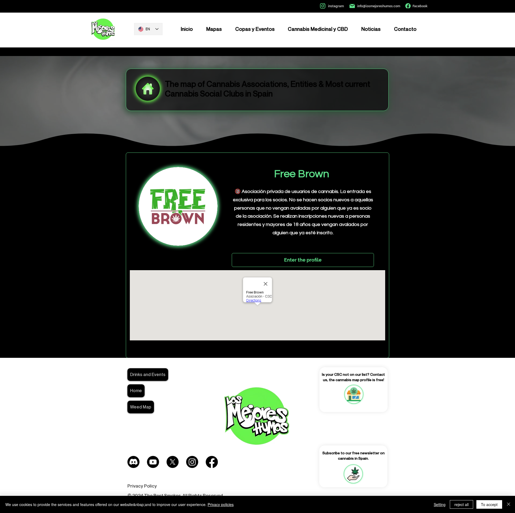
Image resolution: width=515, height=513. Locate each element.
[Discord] (133, 462)
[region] (353, 394)
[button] (353, 474)
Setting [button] (440, 504)
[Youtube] (153, 462)
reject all (461, 504)
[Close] (508, 504)
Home (136, 390)
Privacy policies (221, 504)
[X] (173, 462)
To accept (489, 504)
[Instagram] (192, 462)
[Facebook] (212, 462)
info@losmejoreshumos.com (378, 6)
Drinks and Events (147, 374)
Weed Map (140, 407)
